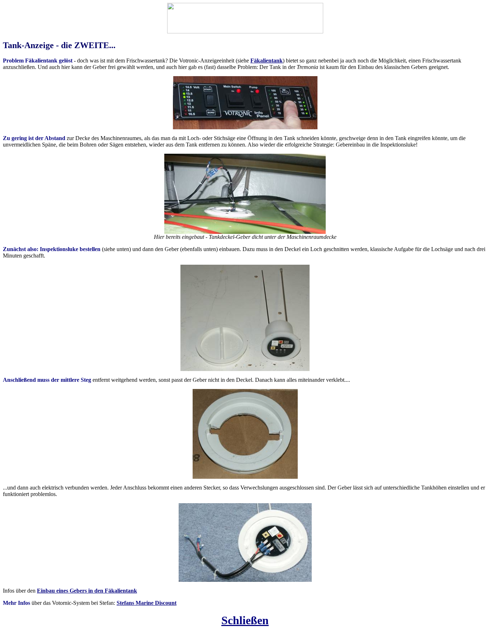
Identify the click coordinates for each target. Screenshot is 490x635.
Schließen (245, 620)
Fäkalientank (266, 60)
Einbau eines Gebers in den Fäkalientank (87, 591)
